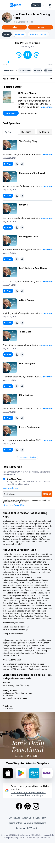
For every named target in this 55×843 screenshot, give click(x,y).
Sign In (36, 5)
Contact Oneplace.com (35, 822)
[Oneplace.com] (15, 5)
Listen (6, 34)
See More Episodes (27, 457)
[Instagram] (36, 806)
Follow (14, 27)
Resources (19, 34)
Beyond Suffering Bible (12, 660)
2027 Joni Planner (28, 93)
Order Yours (10, 113)
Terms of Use (15, 822)
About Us (26, 817)
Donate (40, 27)
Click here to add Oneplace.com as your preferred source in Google (28, 794)
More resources (29, 113)
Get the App (14, 817)
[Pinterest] (27, 806)
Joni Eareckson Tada (23, 21)
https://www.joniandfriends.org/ (16, 685)
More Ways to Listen (38, 34)
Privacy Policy (39, 817)
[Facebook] (19, 806)
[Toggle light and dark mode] (50, 5)
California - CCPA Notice (27, 828)
